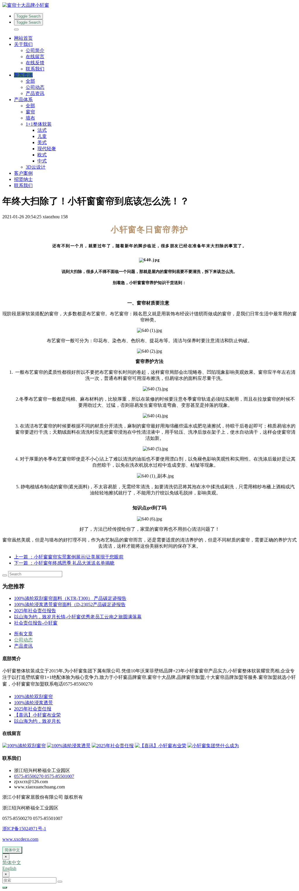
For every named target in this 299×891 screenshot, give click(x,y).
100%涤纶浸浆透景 (33, 702)
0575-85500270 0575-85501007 (44, 776)
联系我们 (35, 68)
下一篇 (64, 562)
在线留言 (35, 56)
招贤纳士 (23, 179)
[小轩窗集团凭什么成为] (213, 745)
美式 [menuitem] (42, 142)
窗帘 (30, 111)
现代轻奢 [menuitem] (46, 148)
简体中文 (12, 850)
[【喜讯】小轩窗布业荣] (160, 745)
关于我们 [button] (23, 44)
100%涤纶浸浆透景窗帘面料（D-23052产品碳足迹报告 (70, 604)
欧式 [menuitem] (42, 154)
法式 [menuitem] (42, 130)
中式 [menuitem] (42, 160)
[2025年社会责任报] (113, 745)
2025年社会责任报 (32, 708)
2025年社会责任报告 (35, 610)
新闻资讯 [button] (23, 74)
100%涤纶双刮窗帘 (33, 696)
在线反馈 (35, 62)
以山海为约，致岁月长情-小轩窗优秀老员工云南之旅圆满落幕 (78, 616)
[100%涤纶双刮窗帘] (24, 745)
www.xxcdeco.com (20, 839)
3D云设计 (36, 167)
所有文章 (23, 633)
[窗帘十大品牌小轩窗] (149, 5)
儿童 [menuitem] (42, 136)
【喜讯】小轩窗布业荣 (37, 714)
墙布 (30, 117)
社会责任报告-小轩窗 (36, 622)
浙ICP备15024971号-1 (24, 828)
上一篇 (69, 556)
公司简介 (35, 50)
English (9, 868)
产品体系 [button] (23, 99)
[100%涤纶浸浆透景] (69, 745)
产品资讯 (35, 93)
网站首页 (23, 38)
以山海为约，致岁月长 (37, 721)
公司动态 (35, 87)
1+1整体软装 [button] (39, 124)
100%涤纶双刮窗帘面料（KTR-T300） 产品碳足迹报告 (70, 598)
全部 (30, 81)
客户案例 (23, 173)
